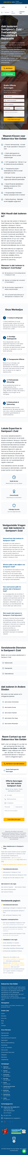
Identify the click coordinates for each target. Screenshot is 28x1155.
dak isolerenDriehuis (7, 892)
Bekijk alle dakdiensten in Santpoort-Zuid (15, 864)
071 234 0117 (6, 1099)
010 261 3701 (6, 1091)
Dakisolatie (4, 1040)
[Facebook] (10, 1121)
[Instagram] (4, 1121)
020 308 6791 (6, 1095)
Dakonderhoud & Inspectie (8, 1038)
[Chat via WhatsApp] (24, 1151)
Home (3, 1013)
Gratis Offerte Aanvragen (14, 119)
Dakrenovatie (5, 1033)
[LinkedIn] (12, 1121)
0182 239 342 (6, 1084)
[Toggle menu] (26, 7)
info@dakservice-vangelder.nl (12, 1118)
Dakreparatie (5, 1035)
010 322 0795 (6, 1088)
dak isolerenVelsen (20, 887)
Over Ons (3, 1018)
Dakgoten (4, 1054)
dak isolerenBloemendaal (8, 889)
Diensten (3, 1016)
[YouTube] (7, 1121)
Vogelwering (4, 1059)
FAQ (2, 1023)
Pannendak (4, 1045)
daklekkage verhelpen (17, 963)
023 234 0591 (6, 1072)
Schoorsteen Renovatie (7, 1052)
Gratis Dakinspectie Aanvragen (12, 770)
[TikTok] (2, 1121)
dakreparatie (6, 965)
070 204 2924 (6, 1080)
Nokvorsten (4, 1050)
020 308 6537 (6, 1076)
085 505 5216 (6, 1068)
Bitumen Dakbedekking (7, 1042)
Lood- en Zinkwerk (6, 1047)
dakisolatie (14, 965)
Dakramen (4, 1057)
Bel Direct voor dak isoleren (15, 763)
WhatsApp (9, 74)
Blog (2, 1020)
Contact (3, 1025)
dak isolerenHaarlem (7, 887)
